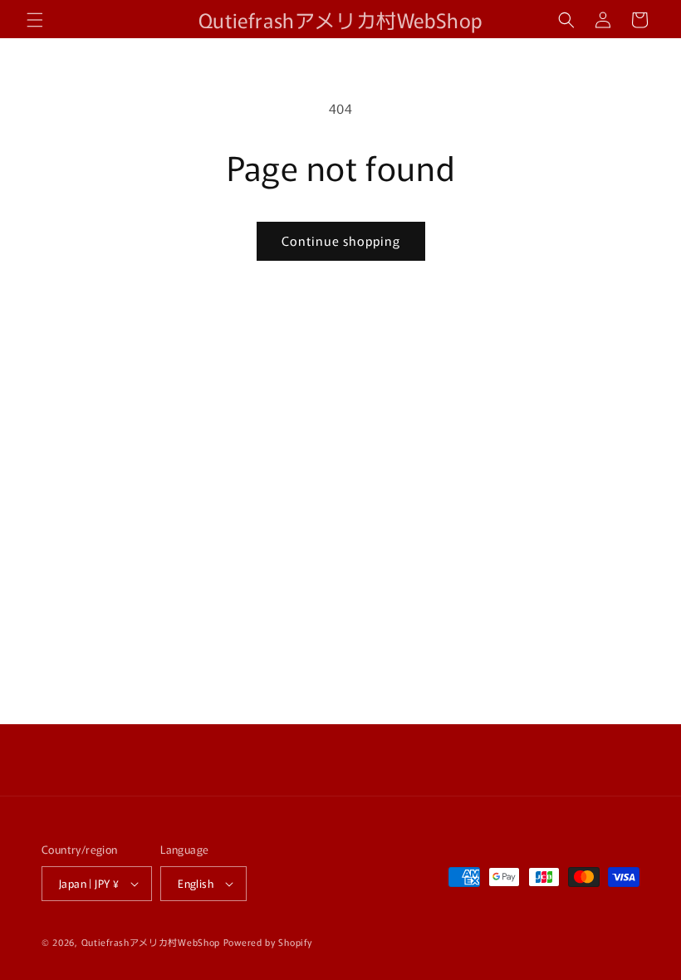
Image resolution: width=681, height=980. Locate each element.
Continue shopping (341, 240)
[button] (35, 20)
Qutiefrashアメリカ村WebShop (150, 941)
